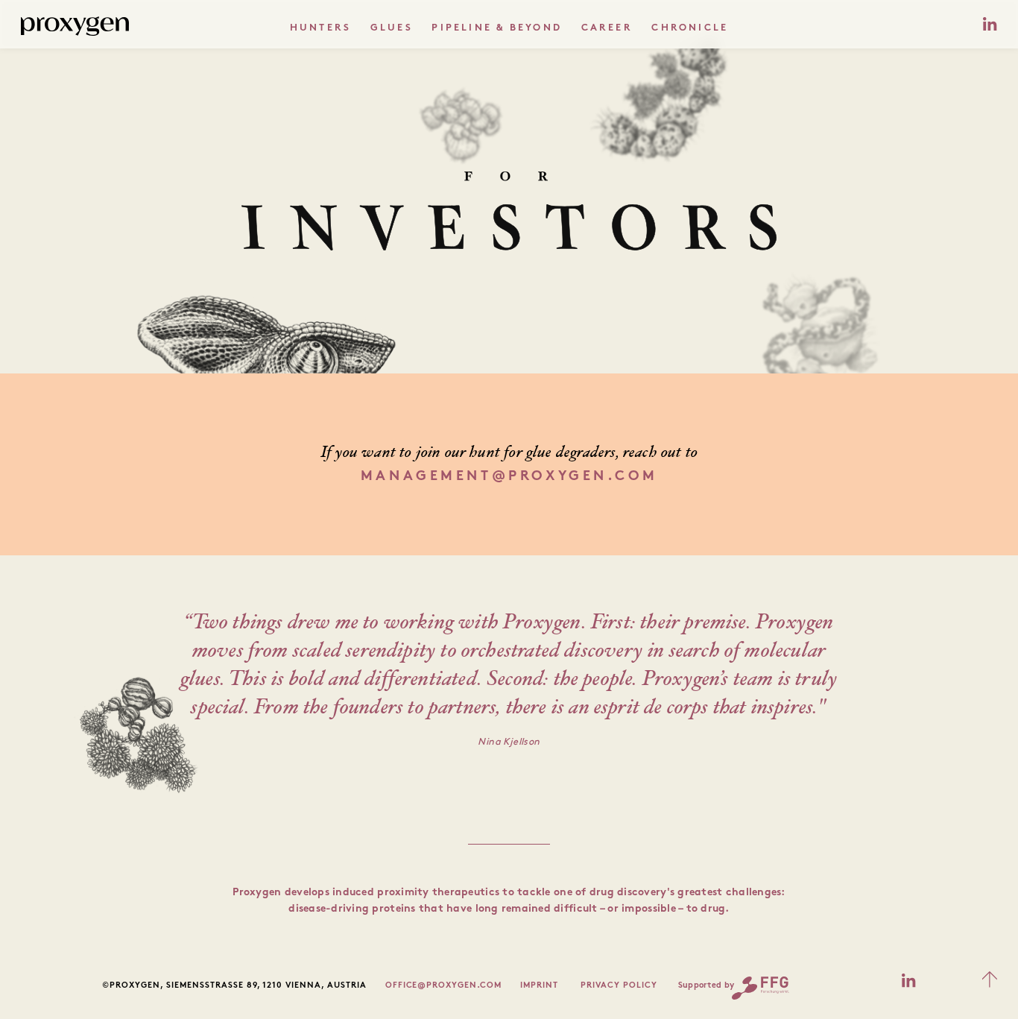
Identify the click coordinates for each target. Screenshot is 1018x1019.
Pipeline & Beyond (496, 28)
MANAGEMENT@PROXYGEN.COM (509, 476)
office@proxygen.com (443, 986)
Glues (391, 28)
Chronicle (689, 28)
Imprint (539, 986)
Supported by (706, 986)
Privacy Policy (619, 986)
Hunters (320, 28)
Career (607, 28)
